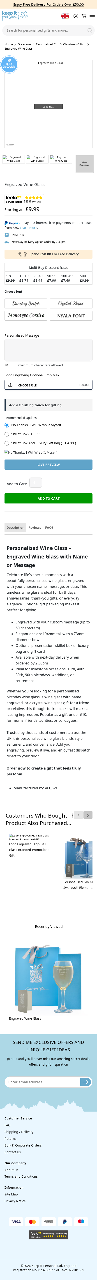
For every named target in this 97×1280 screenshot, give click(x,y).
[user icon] (75, 16)
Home (9, 44)
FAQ (8, 1125)
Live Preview (48, 464)
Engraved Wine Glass (25, 1018)
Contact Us (13, 1152)
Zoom (11, 144)
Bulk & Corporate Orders (23, 1145)
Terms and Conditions (21, 1176)
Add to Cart (49, 498)
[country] (65, 16)
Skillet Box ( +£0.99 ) (27, 434)
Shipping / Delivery (19, 1132)
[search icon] (90, 30)
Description (15, 527)
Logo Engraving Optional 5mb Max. (32, 375)
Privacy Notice (15, 1201)
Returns (10, 1138)
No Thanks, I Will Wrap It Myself (36, 425)
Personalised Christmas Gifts (47, 44)
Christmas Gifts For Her (74, 44)
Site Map (11, 1194)
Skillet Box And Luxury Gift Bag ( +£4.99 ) (43, 443)
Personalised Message (22, 335)
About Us (11, 1170)
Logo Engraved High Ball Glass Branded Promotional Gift (29, 849)
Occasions (24, 44)
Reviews (34, 527)
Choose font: (13, 327)
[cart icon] (83, 16)
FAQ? (49, 527)
